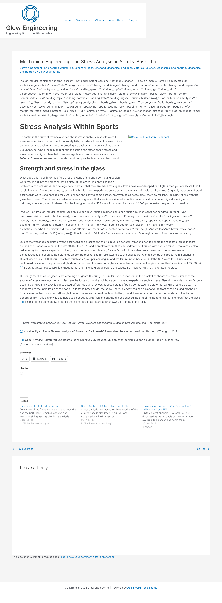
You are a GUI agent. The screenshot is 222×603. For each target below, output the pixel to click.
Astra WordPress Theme (142, 587)
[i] (21, 322)
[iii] (22, 301)
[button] (88, 20)
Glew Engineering (31, 27)
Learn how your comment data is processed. (88, 557)
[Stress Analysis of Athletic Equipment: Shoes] (111, 414)
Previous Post (22, 449)
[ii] (21, 267)
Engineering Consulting (58, 67)
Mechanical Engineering (171, 67)
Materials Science (144, 67)
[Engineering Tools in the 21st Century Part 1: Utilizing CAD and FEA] (173, 416)
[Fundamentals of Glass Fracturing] (50, 414)
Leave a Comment (31, 67)
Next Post (202, 449)
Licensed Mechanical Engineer (113, 67)
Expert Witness (84, 67)
